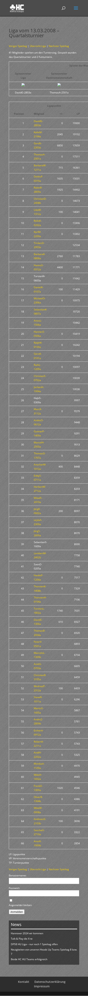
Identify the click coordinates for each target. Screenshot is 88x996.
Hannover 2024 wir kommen (27, 933)
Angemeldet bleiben (20, 905)
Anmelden (16, 912)
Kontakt (23, 982)
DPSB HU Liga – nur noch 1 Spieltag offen (34, 944)
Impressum (42, 986)
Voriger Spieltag (18, 46)
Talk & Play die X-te (22, 938)
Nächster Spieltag (59, 46)
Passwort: (14, 888)
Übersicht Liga (38, 46)
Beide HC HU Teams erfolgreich (29, 959)
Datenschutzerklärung (49, 982)
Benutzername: (17, 875)
